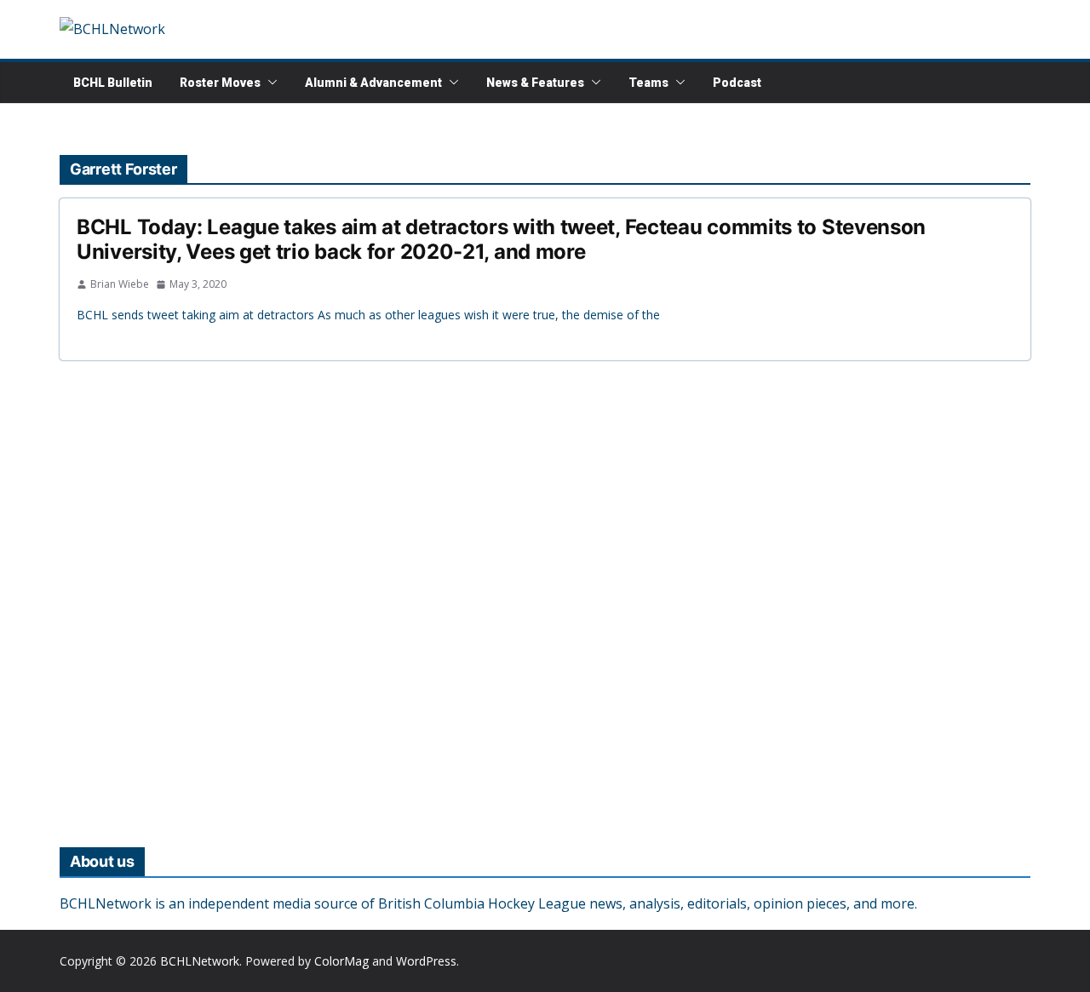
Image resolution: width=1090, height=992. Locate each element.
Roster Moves (220, 82)
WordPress (426, 961)
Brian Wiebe (119, 284)
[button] (269, 83)
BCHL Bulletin (112, 82)
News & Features (535, 82)
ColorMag (341, 961)
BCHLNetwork (199, 961)
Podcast (737, 82)
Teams (648, 82)
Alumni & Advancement (373, 82)
